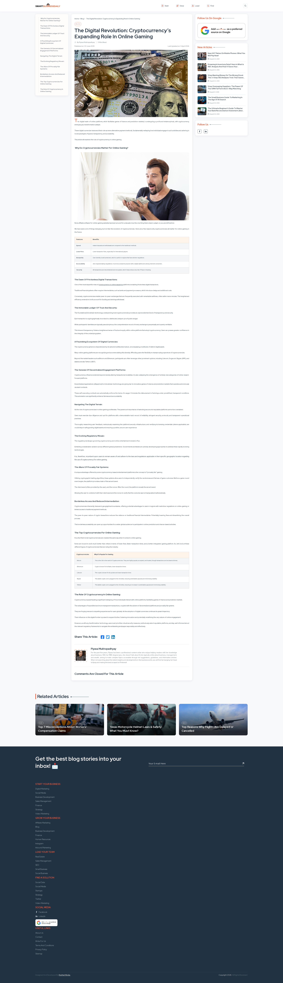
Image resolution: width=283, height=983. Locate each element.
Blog (82, 19)
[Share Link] (102, 637)
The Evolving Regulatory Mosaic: (52, 61)
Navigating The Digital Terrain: (51, 56)
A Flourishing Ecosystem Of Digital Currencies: (50, 42)
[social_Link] (200, 131)
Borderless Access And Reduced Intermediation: (52, 75)
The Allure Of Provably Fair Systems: (50, 68)
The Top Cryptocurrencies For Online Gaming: (51, 83)
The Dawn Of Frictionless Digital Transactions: (52, 27)
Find (212, 6)
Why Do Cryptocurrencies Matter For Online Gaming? (50, 19)
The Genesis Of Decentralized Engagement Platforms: (51, 49)
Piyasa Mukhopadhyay (103, 648)
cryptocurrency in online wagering (111, 285)
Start (167, 6)
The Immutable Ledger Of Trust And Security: (52, 34)
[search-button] (245, 6)
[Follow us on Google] (221, 30)
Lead (197, 6)
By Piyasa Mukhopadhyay (86, 42)
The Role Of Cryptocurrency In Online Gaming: (51, 90)
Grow (182, 6)
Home (77, 19)
